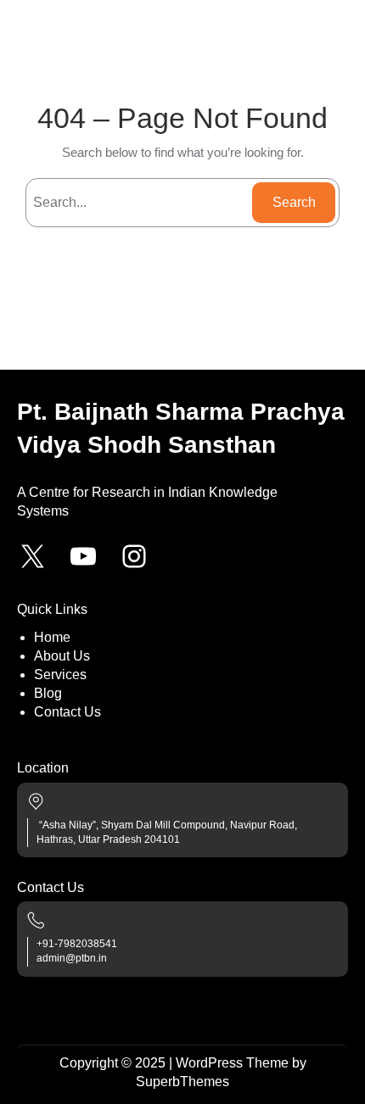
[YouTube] (83, 556)
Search (294, 202)
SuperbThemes (182, 1081)
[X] (32, 556)
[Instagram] (134, 556)
